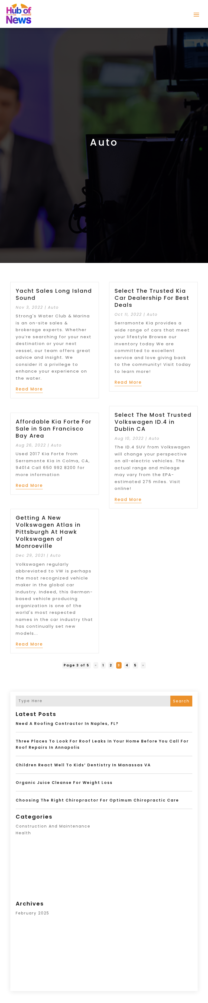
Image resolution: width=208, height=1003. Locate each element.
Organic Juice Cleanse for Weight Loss (64, 782)
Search (181, 701)
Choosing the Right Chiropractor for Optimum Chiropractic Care (97, 800)
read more (29, 389)
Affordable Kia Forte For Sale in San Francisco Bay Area (54, 428)
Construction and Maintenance (53, 826)
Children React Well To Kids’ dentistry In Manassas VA (83, 765)
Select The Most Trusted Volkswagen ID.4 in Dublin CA (153, 422)
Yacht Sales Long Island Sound (54, 294)
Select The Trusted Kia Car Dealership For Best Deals (152, 298)
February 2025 (32, 913)
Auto (53, 307)
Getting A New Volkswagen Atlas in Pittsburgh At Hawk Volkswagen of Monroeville (48, 532)
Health (23, 833)
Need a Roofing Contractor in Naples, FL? (67, 723)
